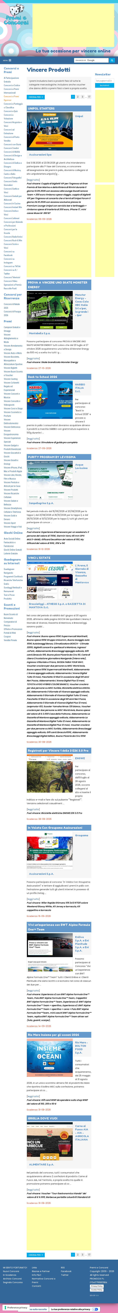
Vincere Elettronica (12, 427)
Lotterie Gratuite (11, 553)
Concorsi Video (10, 281)
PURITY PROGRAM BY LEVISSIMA (52, 457)
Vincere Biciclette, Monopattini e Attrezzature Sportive (13, 360)
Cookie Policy (96, 1290)
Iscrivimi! (104, 85)
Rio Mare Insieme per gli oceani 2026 (53, 1034)
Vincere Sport (10, 523)
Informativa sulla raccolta (33, 1309)
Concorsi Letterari (11, 218)
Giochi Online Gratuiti (13, 550)
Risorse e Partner (41, 1271)
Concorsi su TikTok (12, 266)
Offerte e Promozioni (13, 629)
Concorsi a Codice (12, 85)
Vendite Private (10, 640)
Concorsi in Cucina (12, 203)
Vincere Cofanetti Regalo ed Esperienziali (11, 386)
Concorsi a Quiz (11, 111)
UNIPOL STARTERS (41, 108)
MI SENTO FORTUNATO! (15, 1267)
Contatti (36, 1286)
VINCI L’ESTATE (39, 557)
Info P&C (36, 1275)
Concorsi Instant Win (13, 207)
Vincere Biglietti (10, 368)
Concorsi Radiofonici (13, 237)
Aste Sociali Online (12, 538)
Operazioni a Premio (13, 285)
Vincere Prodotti (11, 490)
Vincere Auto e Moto (13, 353)
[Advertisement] (73, 25)
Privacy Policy (96, 1286)
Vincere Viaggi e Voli (13, 526)
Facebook (66, 1271)
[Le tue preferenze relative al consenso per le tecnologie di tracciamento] (16, 1308)
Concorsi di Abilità (12, 152)
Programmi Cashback (13, 576)
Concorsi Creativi (11, 148)
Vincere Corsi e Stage (13, 408)
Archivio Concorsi (12, 1278)
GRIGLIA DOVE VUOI (42, 1118)
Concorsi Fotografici (13, 177)
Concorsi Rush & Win (13, 240)
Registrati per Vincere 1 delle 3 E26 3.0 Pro (58, 750)
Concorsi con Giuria (12, 144)
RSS (63, 1267)
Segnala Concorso (13, 1282)
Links (34, 1267)
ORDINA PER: (35, 97)
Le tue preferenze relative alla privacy (70, 1309)
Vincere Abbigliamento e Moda (11, 338)
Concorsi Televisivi (12, 277)
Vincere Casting (11, 379)
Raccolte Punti (10, 288)
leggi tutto (33, 179)
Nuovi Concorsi (11, 1271)
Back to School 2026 (42, 377)
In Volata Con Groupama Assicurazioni (55, 827)
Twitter (65, 1275)
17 (89, 96)
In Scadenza (9, 1275)
